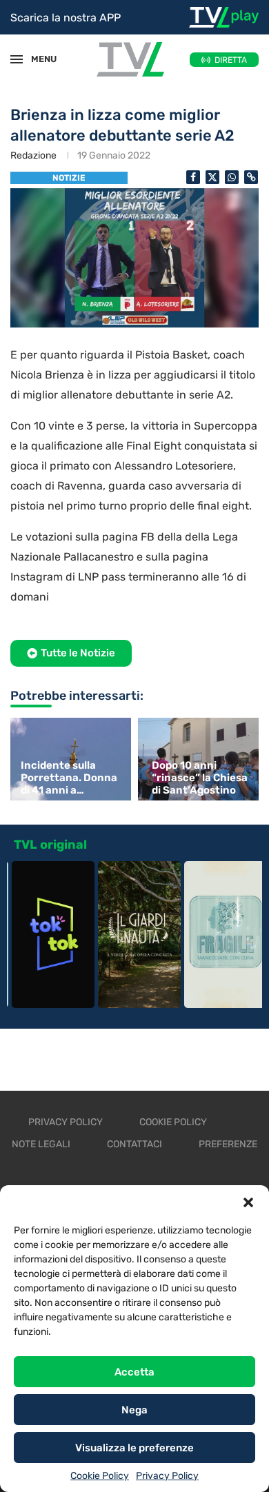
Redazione (33, 155)
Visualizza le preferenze (134, 1448)
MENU (37, 59)
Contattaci (134, 1144)
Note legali (41, 1144)
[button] (248, 1202)
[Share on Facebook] (193, 177)
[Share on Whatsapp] (232, 177)
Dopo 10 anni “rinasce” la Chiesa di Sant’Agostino (200, 777)
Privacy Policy (167, 1476)
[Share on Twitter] (212, 177)
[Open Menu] (16, 59)
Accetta (134, 1372)
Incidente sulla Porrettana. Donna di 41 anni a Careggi (69, 777)
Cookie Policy (99, 1476)
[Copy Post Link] (251, 177)
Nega (134, 1410)
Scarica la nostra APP (65, 17)
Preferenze (228, 1144)
